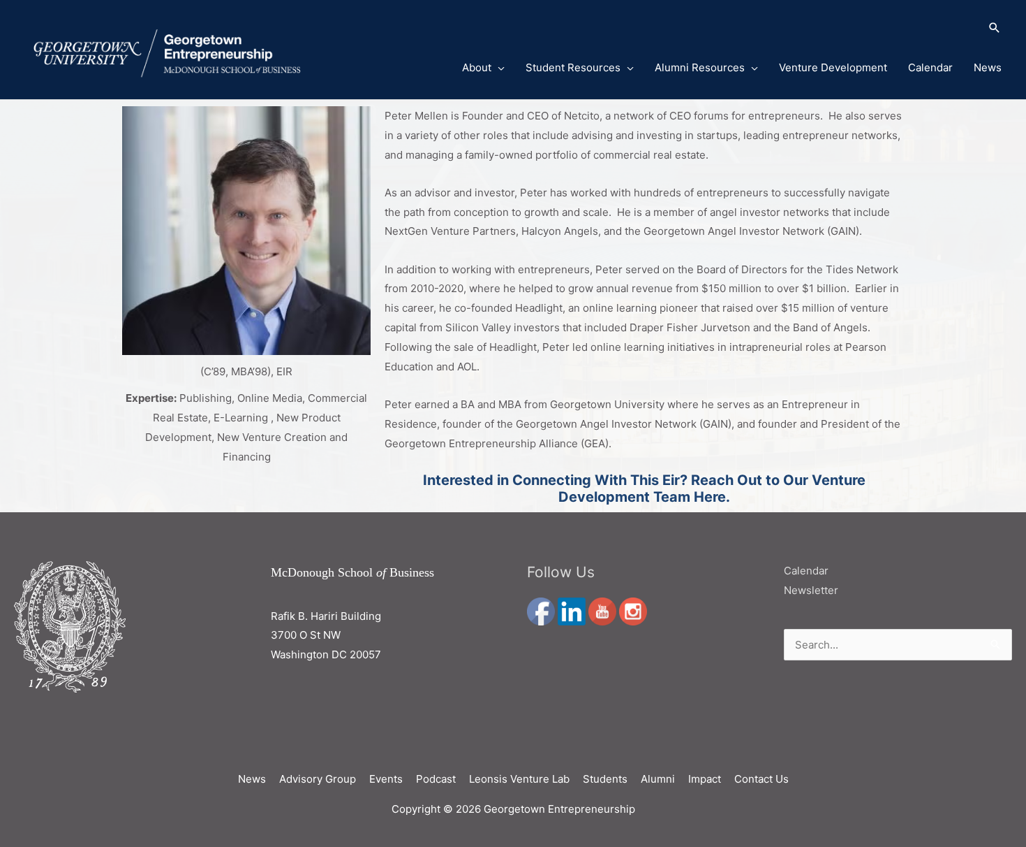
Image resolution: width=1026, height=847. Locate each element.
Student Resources (573, 67)
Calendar (930, 67)
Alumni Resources (700, 67)
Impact (704, 779)
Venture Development (833, 67)
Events (386, 779)
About (476, 67)
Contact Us (761, 779)
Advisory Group (317, 779)
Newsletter (811, 590)
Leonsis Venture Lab (519, 779)
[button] (714, 28)
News (988, 67)
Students (605, 779)
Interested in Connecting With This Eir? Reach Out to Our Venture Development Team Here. (644, 488)
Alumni (658, 779)
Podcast (436, 779)
